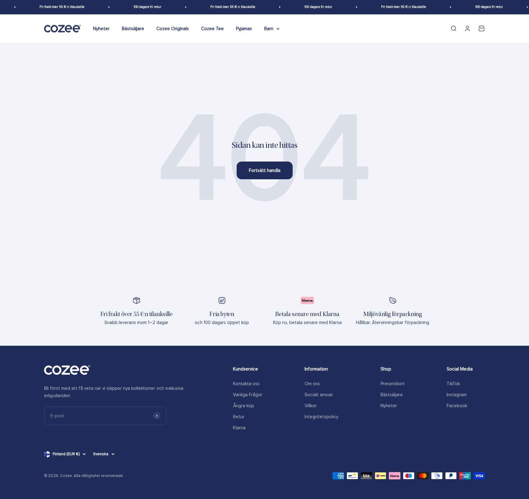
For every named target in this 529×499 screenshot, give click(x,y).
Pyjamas (244, 28)
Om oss (312, 383)
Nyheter (101, 28)
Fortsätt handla (264, 170)
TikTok (453, 383)
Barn (268, 28)
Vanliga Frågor (247, 394)
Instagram (457, 394)
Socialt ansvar (319, 394)
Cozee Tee (212, 28)
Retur (238, 416)
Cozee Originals (172, 28)
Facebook (457, 405)
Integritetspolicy (321, 416)
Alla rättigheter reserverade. (99, 475)
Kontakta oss (246, 383)
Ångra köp (243, 405)
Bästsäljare (133, 28)
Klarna (239, 427)
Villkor (311, 405)
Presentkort (393, 383)
